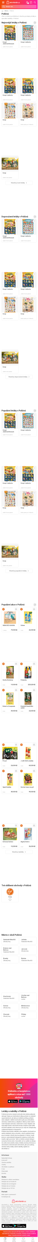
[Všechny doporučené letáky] (34, 216)
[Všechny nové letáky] (34, 22)
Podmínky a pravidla (15, 1233)
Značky (4, 1164)
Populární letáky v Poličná (14, 410)
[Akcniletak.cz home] (13, 2)
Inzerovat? (4, 1160)
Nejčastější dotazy (7, 1158)
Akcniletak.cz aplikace (8, 1167)
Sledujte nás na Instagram (9, 1184)
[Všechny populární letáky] (34, 410)
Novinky (4, 1173)
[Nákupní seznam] (31, 2)
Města (6, 11)
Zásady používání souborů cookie (21, 1235)
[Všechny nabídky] (34, 604)
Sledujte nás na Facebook (9, 1181)
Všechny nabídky (6, 1162)
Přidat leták (5, 1171)
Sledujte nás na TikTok (8, 1188)
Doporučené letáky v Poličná (15, 216)
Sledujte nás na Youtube (8, 1186)
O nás (3, 1169)
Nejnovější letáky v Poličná (14, 22)
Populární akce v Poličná (13, 604)
